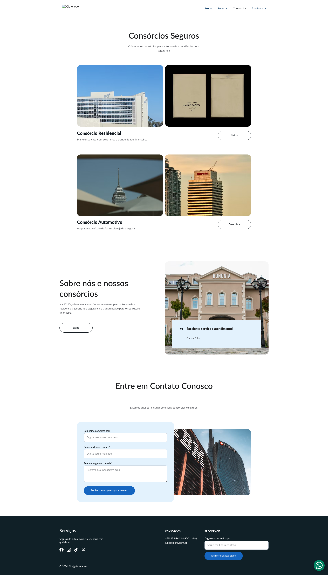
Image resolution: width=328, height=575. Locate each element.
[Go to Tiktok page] (76, 550)
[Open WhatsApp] (319, 565)
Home (208, 8)
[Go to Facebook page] (61, 550)
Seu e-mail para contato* (97, 447)
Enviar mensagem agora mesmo (109, 490)
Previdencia (259, 8)
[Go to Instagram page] (69, 550)
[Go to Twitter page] (83, 550)
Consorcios (239, 8)
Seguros (222, 8)
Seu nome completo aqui (97, 431)
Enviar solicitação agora (223, 556)
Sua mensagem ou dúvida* (98, 463)
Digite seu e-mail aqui (217, 538)
